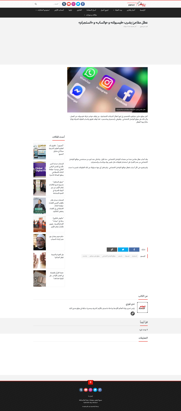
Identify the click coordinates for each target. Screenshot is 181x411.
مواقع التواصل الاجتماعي (109, 256)
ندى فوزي (142, 26)
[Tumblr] (64, 4)
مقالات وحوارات (91, 15)
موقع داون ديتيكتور (95, 256)
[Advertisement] (90, 45)
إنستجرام (134, 256)
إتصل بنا (90, 396)
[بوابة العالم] (137, 4)
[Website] (133, 314)
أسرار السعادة (91, 10)
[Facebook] (83, 4)
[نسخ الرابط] (112, 249)
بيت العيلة (118, 10)
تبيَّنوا (70, 10)
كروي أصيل (104, 10)
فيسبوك (127, 256)
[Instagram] (73, 4)
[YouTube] (69, 4)
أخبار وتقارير (131, 10)
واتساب (85, 256)
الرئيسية (142, 10)
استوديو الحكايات (43, 10)
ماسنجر (120, 256)
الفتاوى (79, 10)
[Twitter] (78, 4)
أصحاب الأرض (59, 10)
